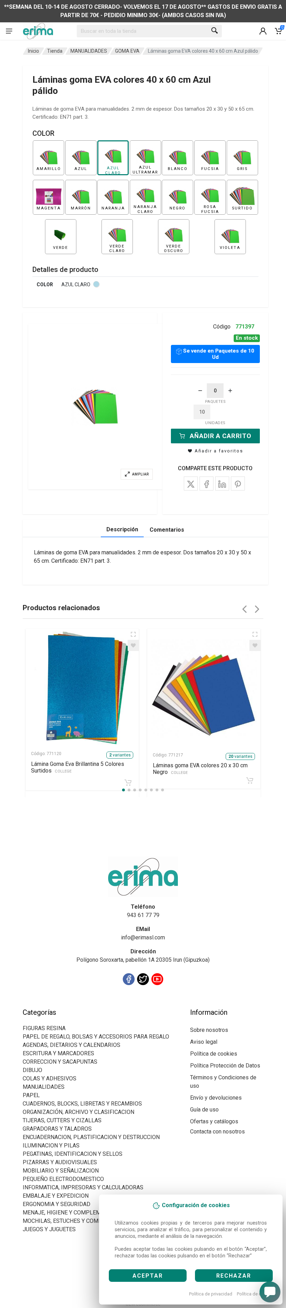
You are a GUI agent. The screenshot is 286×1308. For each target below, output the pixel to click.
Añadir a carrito (220, 435)
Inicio (33, 51)
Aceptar (148, 1275)
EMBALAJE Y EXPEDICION (56, 1195)
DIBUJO (32, 1070)
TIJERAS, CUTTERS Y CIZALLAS (62, 1120)
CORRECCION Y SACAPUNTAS (60, 1061)
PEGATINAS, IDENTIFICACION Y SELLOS (72, 1154)
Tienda (54, 51)
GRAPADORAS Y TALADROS (57, 1128)
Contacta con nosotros (217, 1131)
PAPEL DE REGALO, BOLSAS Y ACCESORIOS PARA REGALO (96, 1036)
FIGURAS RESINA (44, 1028)
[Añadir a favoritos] (133, 645)
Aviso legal (203, 1042)
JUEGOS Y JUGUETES (49, 1229)
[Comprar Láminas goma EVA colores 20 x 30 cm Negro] (249, 780)
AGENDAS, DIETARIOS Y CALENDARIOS (71, 1045)
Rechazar (233, 1275)
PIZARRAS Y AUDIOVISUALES (60, 1162)
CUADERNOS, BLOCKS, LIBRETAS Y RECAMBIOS (82, 1103)
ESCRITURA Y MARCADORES (58, 1053)
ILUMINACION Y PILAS (51, 1145)
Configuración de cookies (63, 1003)
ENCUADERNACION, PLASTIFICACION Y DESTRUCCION (91, 1137)
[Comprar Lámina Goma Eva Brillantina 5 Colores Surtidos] (128, 782)
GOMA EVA (127, 51)
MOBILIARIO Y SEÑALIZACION (61, 1170)
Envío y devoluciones (216, 1097)
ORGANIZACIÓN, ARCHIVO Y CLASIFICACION (78, 1112)
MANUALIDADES (88, 51)
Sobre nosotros (209, 1030)
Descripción (122, 529)
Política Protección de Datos (225, 1065)
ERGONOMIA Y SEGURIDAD (56, 1204)
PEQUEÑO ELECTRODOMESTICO (63, 1179)
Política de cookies (256, 1293)
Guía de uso (204, 1109)
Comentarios (167, 529)
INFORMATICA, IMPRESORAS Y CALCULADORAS (83, 1187)
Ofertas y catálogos (214, 1121)
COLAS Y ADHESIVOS (49, 1078)
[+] (230, 390)
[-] (200, 390)
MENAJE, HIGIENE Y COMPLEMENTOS (70, 1212)
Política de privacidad (210, 1293)
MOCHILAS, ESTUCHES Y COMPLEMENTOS (77, 1221)
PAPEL (31, 1095)
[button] (95, 406)
